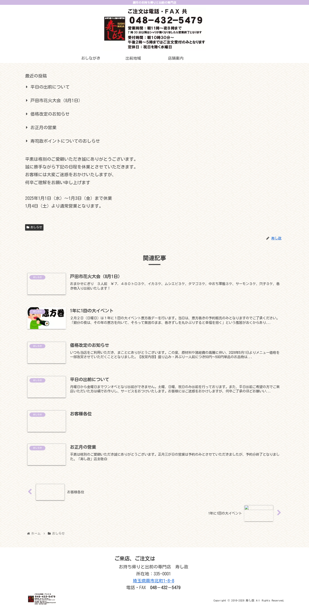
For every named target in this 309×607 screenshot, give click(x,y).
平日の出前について (50, 87)
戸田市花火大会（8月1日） (56, 100)
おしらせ (36, 227)
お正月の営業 (43, 127)
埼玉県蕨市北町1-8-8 (153, 581)
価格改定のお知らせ (50, 114)
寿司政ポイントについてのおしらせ (65, 141)
